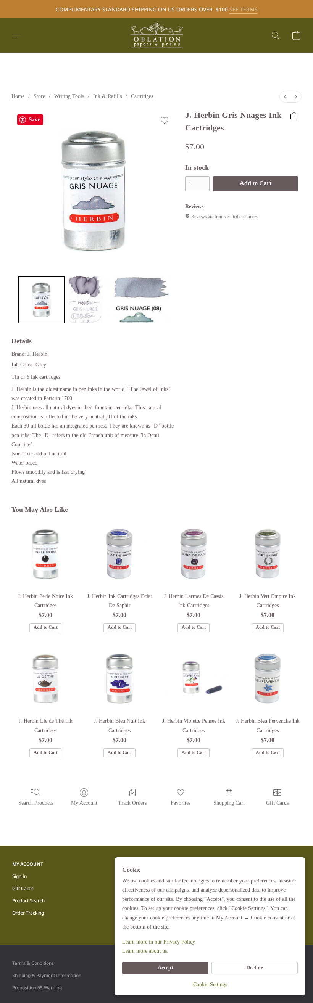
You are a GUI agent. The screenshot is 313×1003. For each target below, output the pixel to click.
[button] (156, 35)
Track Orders (132, 803)
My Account (84, 803)
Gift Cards (277, 803)
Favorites (180, 803)
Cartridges (142, 96)
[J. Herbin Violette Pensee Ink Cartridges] (193, 678)
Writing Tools (69, 96)
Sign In (19, 876)
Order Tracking (28, 913)
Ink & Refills (107, 96)
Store (39, 96)
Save (34, 119)
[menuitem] (285, 96)
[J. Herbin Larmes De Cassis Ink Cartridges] (193, 554)
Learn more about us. (145, 951)
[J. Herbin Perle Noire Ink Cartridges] (45, 554)
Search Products (35, 803)
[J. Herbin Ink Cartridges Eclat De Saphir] (119, 554)
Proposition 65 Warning (37, 987)
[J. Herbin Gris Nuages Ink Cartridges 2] (138, 299)
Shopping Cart (229, 803)
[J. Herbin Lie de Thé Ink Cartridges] (45, 678)
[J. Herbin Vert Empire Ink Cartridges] (268, 554)
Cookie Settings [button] (210, 984)
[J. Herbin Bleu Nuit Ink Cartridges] (119, 678)
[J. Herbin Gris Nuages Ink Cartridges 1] (85, 299)
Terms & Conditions (33, 963)
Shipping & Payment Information (46, 975)
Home (17, 96)
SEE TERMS (243, 9)
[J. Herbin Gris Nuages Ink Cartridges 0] (41, 299)
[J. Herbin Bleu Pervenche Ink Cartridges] (268, 678)
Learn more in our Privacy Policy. (159, 942)
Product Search (28, 900)
